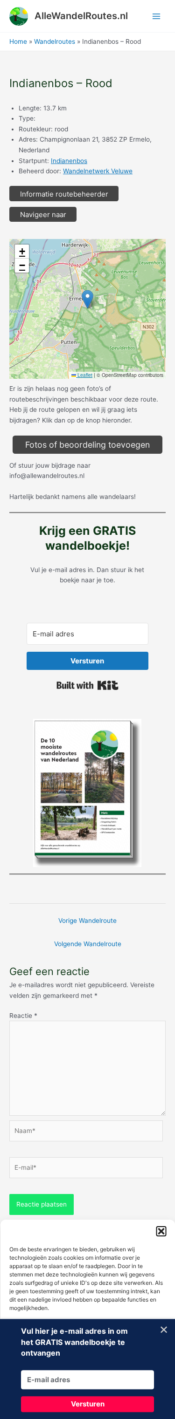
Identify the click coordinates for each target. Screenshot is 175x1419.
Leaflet (84, 374)
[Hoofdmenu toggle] (156, 16)
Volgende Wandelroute (87, 944)
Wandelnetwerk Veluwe (98, 171)
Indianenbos (69, 160)
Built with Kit (87, 685)
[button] (161, 1231)
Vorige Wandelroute (87, 920)
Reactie (23, 1015)
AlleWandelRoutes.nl (81, 15)
